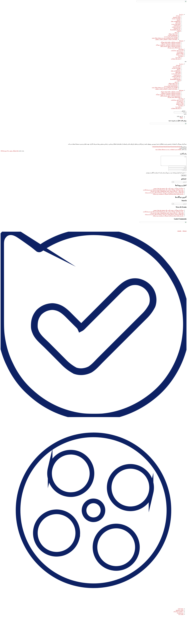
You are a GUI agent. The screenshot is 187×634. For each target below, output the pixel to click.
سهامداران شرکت (176, 18)
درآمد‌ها (179, 20)
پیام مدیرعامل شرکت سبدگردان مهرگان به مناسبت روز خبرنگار (168, 194)
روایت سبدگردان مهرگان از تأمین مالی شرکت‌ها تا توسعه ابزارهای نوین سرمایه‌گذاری (163, 189)
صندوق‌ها (181, 40)
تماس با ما (178, 57)
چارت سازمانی (177, 28)
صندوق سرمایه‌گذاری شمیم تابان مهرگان (171, 43)
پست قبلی (183, 149)
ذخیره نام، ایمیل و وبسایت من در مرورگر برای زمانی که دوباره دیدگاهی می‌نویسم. (165, 172)
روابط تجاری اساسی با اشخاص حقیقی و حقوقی (166, 39)
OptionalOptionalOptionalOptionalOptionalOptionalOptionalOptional (166, 146)
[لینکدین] (175, 148)
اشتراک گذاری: (182, 148)
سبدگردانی (180, 49)
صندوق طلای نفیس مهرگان (174, 47)
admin (181, 117)
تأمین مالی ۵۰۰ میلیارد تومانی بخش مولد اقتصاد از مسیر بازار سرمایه (167, 191)
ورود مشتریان (180, 51)
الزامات (179, 31)
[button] (93, 61)
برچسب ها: (183, 146)
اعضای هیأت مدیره (176, 24)
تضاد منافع (178, 22)
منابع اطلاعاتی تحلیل (176, 21)
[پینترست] (176, 148)
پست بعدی (21, 150)
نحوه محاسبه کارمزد (173, 35)
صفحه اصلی (180, 608)
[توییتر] (177, 148)
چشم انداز (178, 15)
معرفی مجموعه (177, 17)
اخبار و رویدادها (179, 54)
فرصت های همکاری (176, 58)
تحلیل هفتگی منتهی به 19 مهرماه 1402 (10, 150)
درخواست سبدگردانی (178, 611)
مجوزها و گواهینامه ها (175, 29)
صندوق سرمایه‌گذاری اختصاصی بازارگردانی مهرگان (168, 45)
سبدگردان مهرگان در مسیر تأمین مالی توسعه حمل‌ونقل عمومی (168, 188)
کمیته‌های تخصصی (176, 26)
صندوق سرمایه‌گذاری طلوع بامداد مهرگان (171, 42)
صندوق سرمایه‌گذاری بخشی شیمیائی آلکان (170, 46)
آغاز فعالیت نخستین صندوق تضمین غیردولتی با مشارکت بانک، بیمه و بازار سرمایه (164, 192)
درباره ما (181, 14)
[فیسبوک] (178, 148)
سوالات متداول (179, 53)
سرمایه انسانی (177, 25)
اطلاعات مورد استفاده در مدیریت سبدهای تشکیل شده (165, 38)
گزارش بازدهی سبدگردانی (177, 50)
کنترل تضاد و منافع (173, 33)
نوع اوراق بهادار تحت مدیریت (171, 36)
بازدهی (176, 32)
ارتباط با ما (180, 56)
